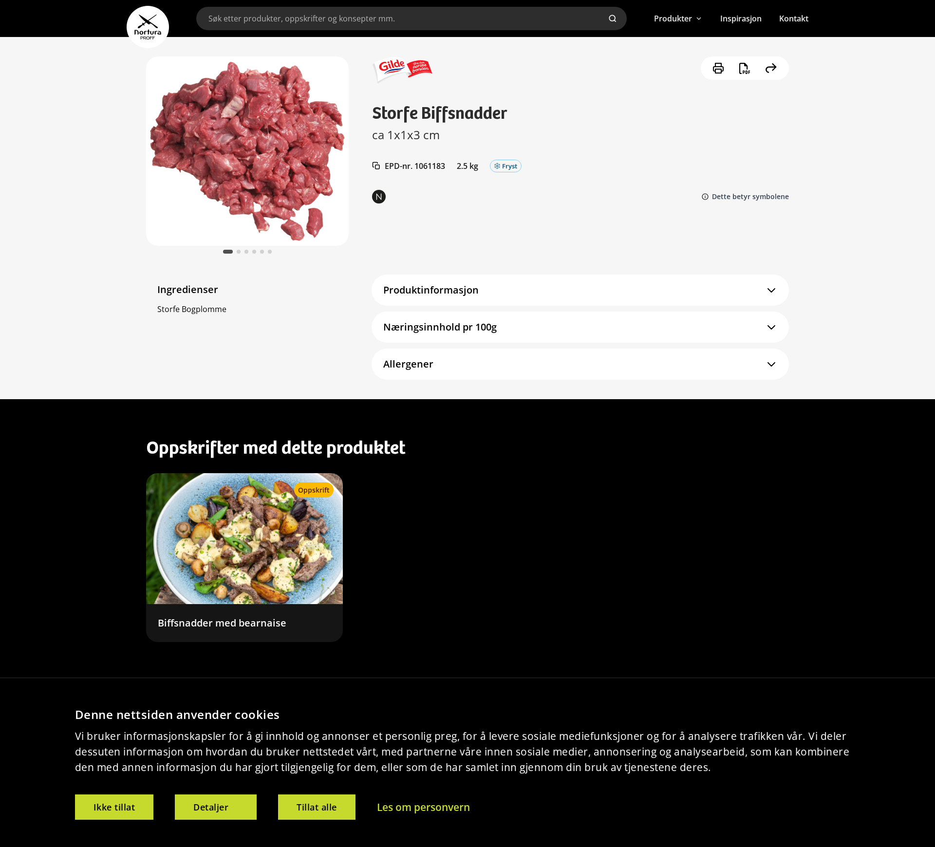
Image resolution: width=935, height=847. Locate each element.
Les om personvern (423, 807)
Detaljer (210, 807)
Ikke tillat (114, 807)
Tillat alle (317, 807)
